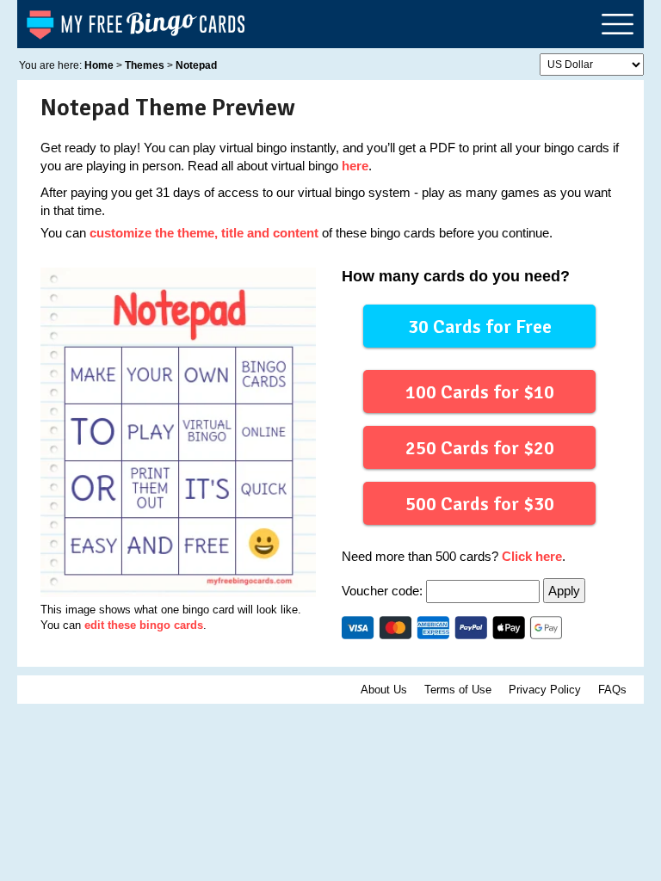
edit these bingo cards (143, 625)
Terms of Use (457, 689)
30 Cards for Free (480, 326)
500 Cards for (479, 503)
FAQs (612, 689)
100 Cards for (479, 392)
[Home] (137, 24)
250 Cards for (479, 447)
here (355, 165)
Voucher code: (384, 590)
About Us (384, 689)
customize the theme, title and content (204, 232)
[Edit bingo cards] (178, 432)
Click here (532, 556)
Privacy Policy (545, 689)
